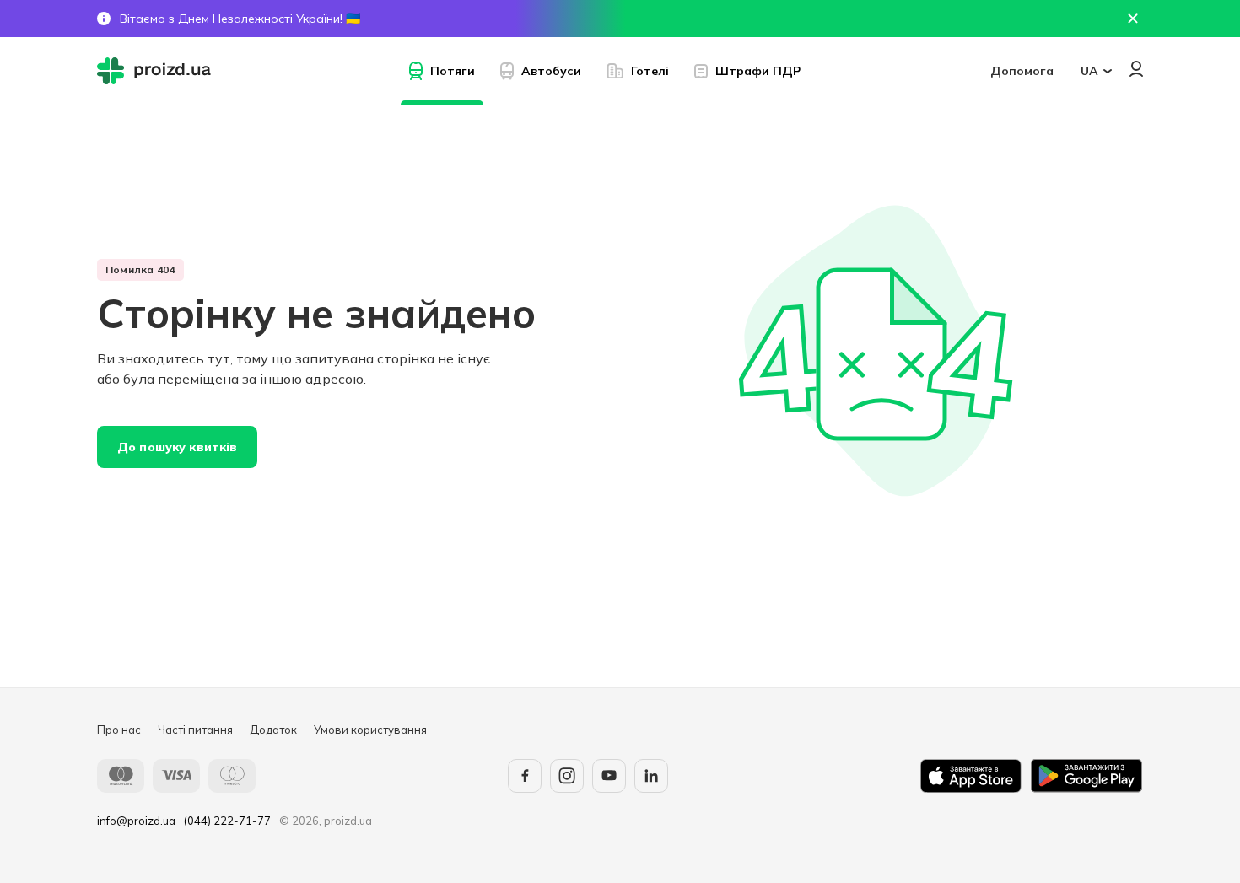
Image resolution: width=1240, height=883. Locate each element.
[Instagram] (567, 776)
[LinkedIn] (651, 776)
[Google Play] (1086, 776)
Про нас (119, 729)
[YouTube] (609, 776)
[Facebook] (525, 776)
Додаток (273, 729)
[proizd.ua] (157, 70)
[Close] (1133, 18)
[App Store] (971, 776)
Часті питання (195, 729)
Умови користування (370, 729)
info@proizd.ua (136, 820)
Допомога (1022, 70)
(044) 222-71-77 (227, 820)
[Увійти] (1136, 69)
